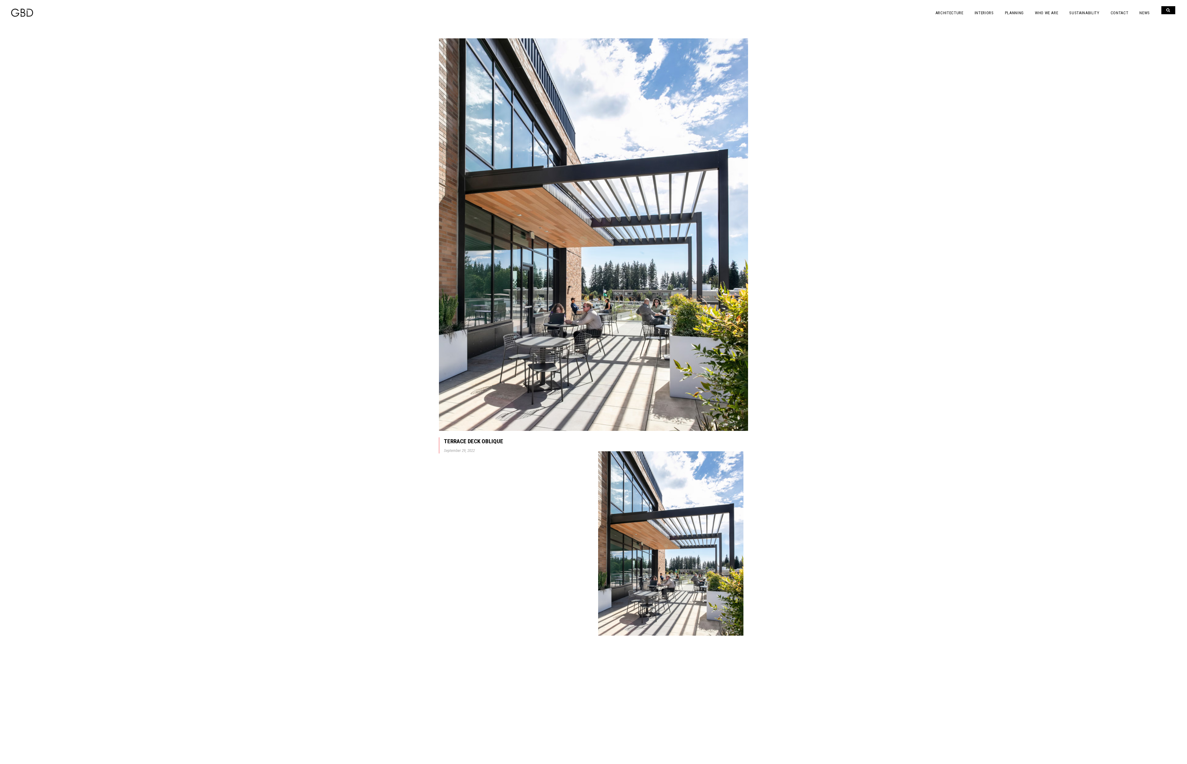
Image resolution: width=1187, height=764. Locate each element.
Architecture (949, 13)
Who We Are (1046, 13)
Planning (1014, 13)
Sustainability (1084, 13)
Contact (1120, 13)
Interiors (984, 13)
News (1144, 13)
